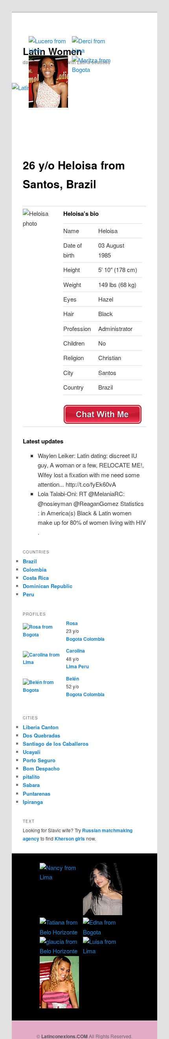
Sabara (31, 785)
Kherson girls (70, 838)
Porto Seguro (39, 760)
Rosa (72, 623)
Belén (72, 678)
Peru (28, 594)
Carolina (75, 650)
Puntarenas (36, 793)
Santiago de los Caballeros (55, 743)
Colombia (34, 569)
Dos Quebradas (41, 735)
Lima (71, 666)
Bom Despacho (41, 768)
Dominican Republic (47, 586)
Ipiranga (33, 801)
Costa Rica (36, 577)
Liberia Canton (41, 727)
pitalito (31, 776)
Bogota (74, 638)
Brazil (30, 561)
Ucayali (31, 752)
